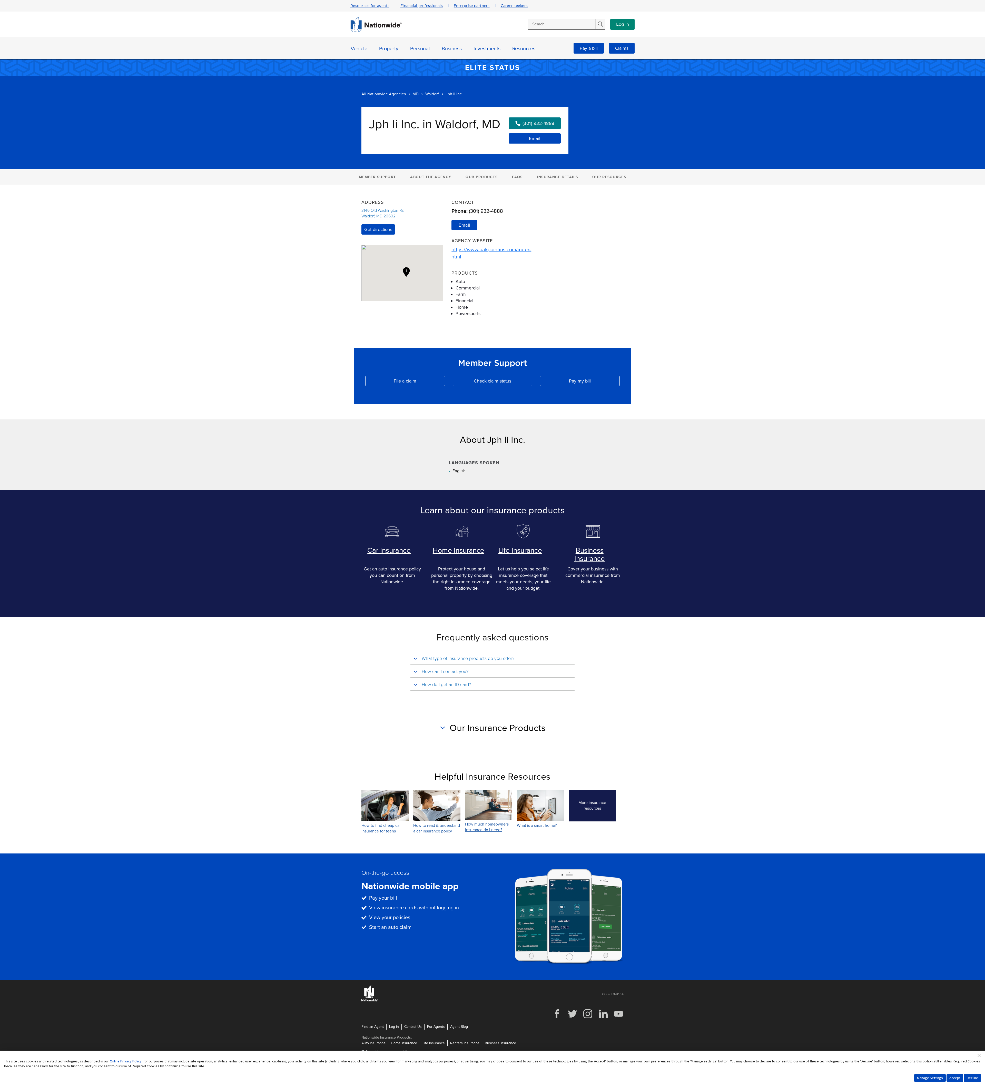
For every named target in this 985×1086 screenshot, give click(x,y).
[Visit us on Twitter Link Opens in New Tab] (572, 1017)
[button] (406, 272)
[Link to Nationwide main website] (376, 30)
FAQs (517, 177)
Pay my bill (594, 382)
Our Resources (609, 177)
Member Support (377, 177)
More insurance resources (597, 805)
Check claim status (503, 382)
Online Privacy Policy (126, 1061)
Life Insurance (520, 550)
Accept (954, 1077)
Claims (621, 48)
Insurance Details (557, 177)
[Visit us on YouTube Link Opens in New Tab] (618, 1017)
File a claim (419, 382)
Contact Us (413, 1026)
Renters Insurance (464, 1043)
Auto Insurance (373, 1043)
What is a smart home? (537, 825)
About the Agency (430, 177)
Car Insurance (389, 550)
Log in (622, 24)
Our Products (482, 177)
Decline (972, 1077)
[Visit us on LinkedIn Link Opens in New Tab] (603, 1017)
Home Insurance (458, 550)
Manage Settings (930, 1077)
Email (534, 138)
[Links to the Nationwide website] (369, 1000)
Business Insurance (589, 554)
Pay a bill (589, 48)
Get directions (378, 229)
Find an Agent (372, 1026)
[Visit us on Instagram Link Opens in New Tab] (588, 1017)
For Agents (436, 1026)
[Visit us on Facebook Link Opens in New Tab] (557, 1017)
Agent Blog (459, 1026)
